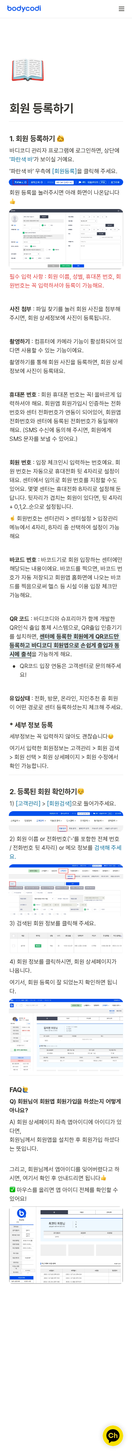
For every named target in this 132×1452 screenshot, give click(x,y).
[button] (122, 9)
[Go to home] (24, 9)
